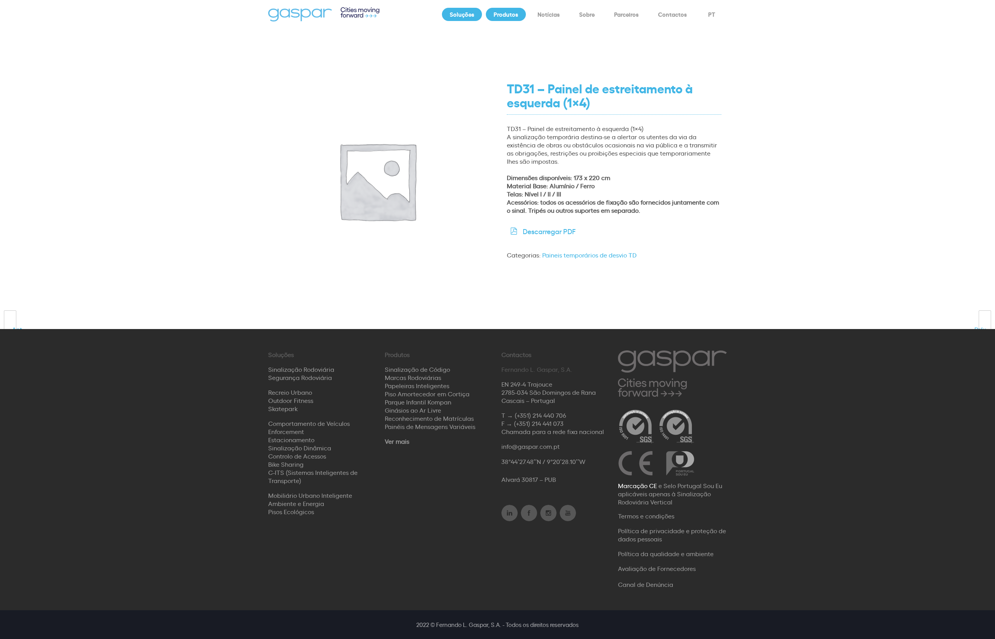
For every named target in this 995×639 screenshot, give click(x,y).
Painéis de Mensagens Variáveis (430, 426)
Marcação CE (637, 485)
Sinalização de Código (417, 369)
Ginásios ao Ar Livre (413, 410)
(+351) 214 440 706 (540, 415)
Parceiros (626, 14)
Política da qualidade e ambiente (666, 553)
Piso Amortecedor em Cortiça (427, 393)
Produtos (506, 14)
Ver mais (397, 441)
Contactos (672, 14)
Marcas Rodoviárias (413, 377)
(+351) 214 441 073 (539, 423)
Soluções (462, 14)
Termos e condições (646, 515)
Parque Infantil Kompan (418, 401)
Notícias (549, 14)
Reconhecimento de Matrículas (429, 418)
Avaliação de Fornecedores (657, 568)
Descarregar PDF (549, 231)
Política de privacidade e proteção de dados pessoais (672, 534)
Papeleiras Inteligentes (417, 385)
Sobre (587, 14)
